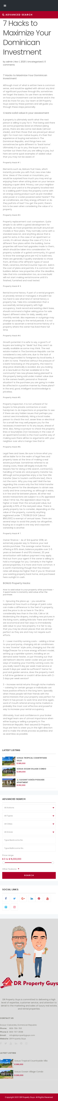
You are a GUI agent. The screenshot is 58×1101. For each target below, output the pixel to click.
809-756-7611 (15, 1028)
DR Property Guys (17, 1038)
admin (9, 61)
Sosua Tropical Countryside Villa (30, 1060)
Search (29, 875)
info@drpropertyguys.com (22, 1035)
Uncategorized (35, 61)
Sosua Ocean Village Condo (31, 769)
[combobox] (29, 807)
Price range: (8, 855)
